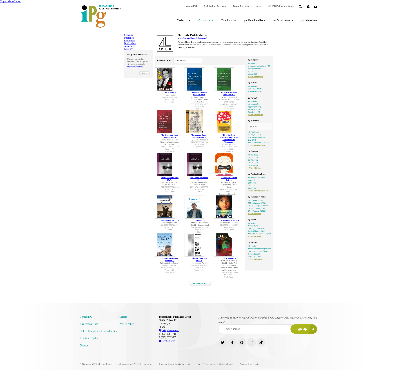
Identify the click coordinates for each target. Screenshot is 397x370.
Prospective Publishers (137, 54)
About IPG (191, 6)
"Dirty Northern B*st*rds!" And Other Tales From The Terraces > (229, 138)
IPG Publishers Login (283, 6)
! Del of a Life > (169, 92)
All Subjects (253, 63)
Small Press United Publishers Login (215, 364)
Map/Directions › (170, 330)
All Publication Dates (256, 178)
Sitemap (84, 345)
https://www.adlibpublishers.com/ (192, 38)
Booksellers (256, 20)
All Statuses (253, 86)
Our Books (229, 20)
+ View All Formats (255, 115)
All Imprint (252, 246)
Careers (123, 316)
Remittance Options (89, 338)
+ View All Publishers (256, 145)
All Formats (252, 101)
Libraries (310, 20)
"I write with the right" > (229, 220)
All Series (252, 223)
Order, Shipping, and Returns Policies (98, 331)
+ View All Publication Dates (259, 191)
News (258, 6)
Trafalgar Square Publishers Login (175, 364)
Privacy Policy (126, 324)
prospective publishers (135, 66)
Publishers (205, 20)
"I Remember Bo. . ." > (170, 220)
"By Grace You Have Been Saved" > (199, 93)
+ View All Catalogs (255, 168)
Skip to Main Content (10, 1)
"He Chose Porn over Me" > (169, 179)
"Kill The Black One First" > (199, 259)
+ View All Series (254, 236)
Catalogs (183, 20)
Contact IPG (86, 316)
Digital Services (240, 6)
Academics (285, 20)
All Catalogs (253, 155)
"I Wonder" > (199, 220)
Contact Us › (168, 340)
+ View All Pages (254, 214)
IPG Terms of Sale (89, 324)
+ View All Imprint (255, 259)
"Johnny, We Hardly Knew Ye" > (170, 259)
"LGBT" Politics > (229, 258)
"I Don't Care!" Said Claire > (229, 179)
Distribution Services (215, 6)
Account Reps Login (249, 364)
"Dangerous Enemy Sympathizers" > (199, 136)
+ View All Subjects (255, 76)
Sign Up (301, 329)
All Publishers (253, 132)
